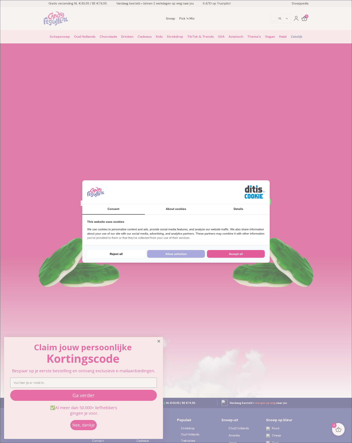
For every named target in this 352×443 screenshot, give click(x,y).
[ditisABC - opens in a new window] (254, 192)
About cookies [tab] (176, 208)
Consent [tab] (113, 208)
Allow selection (176, 254)
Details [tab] (238, 208)
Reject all (116, 254)
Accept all (236, 254)
